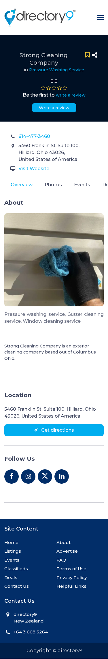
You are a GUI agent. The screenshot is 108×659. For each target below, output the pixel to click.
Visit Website (33, 168)
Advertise (67, 551)
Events (82, 184)
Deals (10, 577)
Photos (53, 184)
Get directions (57, 430)
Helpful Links (71, 586)
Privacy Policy (71, 577)
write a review (71, 95)
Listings (12, 551)
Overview (22, 184)
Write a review (54, 107)
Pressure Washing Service (56, 69)
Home (11, 542)
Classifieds (16, 568)
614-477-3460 (34, 136)
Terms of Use (71, 568)
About (63, 542)
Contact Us (16, 586)
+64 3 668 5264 (31, 632)
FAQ (61, 560)
